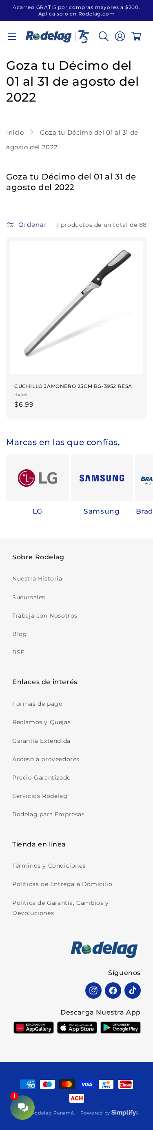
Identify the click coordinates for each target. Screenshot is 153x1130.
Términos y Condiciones (49, 865)
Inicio (16, 132)
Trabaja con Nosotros (45, 615)
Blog (19, 634)
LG (37, 511)
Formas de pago (37, 703)
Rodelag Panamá (52, 1113)
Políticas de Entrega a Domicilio (62, 884)
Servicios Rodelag (39, 796)
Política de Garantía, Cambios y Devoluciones (60, 908)
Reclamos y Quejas (41, 722)
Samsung (102, 511)
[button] (12, 36)
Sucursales (28, 597)
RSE (18, 652)
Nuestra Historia (37, 578)
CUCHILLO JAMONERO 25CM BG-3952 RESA (73, 386)
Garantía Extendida (41, 740)
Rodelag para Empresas (48, 814)
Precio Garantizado (41, 777)
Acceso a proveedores (46, 759)
